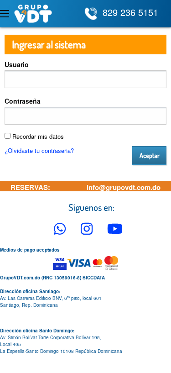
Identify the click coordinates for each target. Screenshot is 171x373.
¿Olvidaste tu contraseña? (39, 150)
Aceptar (150, 155)
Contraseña (23, 100)
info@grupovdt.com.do (124, 187)
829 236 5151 (130, 12)
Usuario (17, 64)
